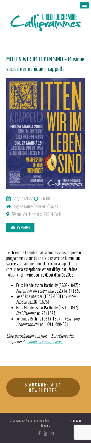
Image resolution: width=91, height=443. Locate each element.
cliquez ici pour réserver (45, 341)
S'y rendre (22, 228)
